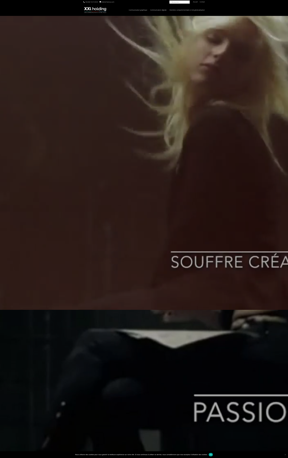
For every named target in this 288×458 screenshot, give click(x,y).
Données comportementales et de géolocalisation (187, 10)
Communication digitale (158, 10)
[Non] (285, 454)
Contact (202, 2)
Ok (211, 454)
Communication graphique (138, 10)
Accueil (195, 2)
